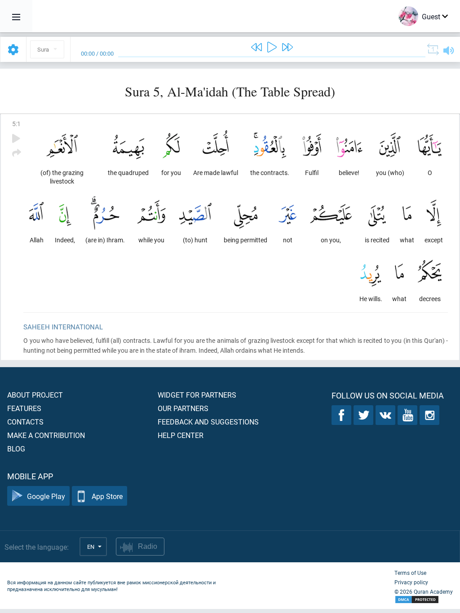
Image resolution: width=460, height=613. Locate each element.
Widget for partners (197, 394)
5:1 (16, 123)
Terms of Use (410, 572)
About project (35, 394)
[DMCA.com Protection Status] (423, 599)
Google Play (46, 496)
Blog (16, 448)
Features (24, 408)
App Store (107, 496)
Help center (180, 435)
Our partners (183, 408)
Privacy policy (411, 582)
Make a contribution (46, 435)
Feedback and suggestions (208, 421)
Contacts (25, 421)
